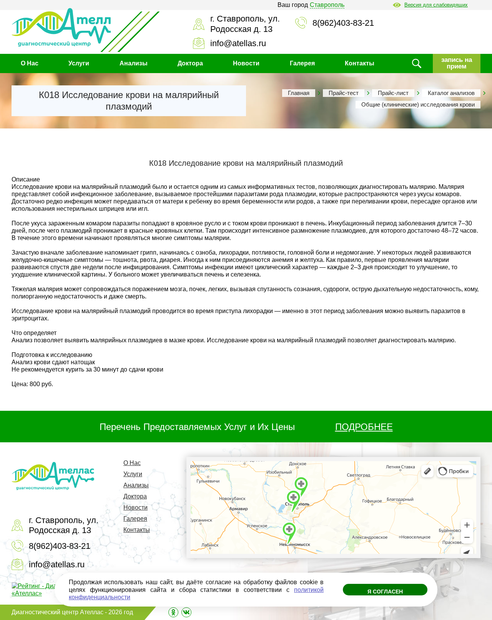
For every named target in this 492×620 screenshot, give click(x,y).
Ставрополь (327, 5)
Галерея (302, 63)
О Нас (29, 63)
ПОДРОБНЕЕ (364, 427)
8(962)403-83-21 (343, 23)
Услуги (78, 63)
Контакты (359, 63)
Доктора (190, 63)
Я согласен (385, 591)
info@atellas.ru (238, 43)
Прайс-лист (393, 93)
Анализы (134, 63)
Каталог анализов (451, 93)
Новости (246, 63)
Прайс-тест (344, 93)
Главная (298, 93)
